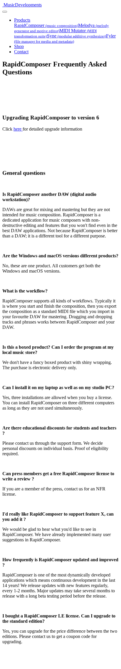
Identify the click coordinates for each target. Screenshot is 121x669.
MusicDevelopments (23, 4)
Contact (21, 51)
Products (22, 20)
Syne (76, 35)
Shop (19, 46)
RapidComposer (46, 25)
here (18, 128)
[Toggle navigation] (4, 12)
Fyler (65, 38)
